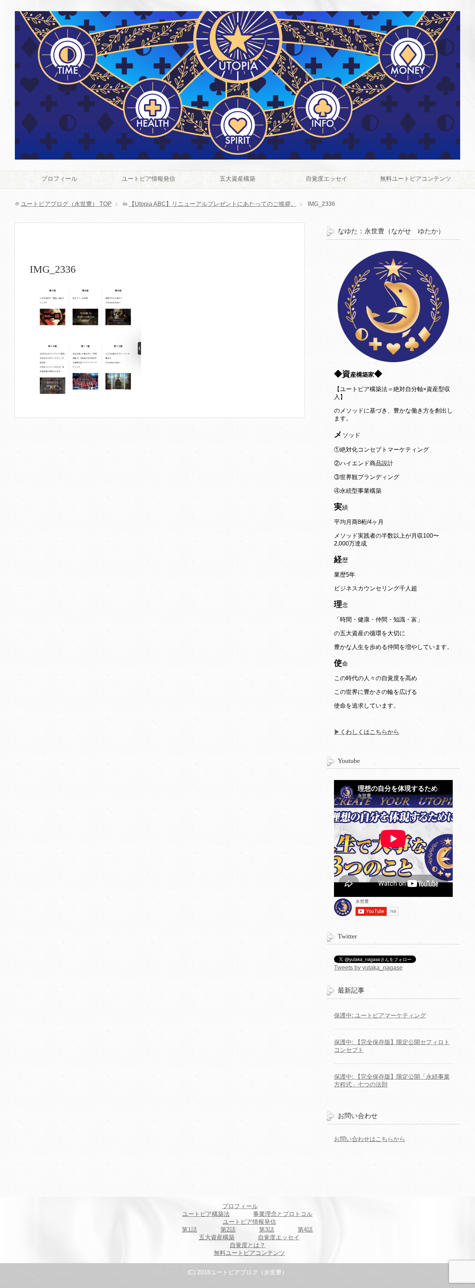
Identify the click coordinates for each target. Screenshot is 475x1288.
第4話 (305, 1229)
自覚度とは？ (247, 1245)
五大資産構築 (237, 179)
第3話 (266, 1229)
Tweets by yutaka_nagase (368, 967)
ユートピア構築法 (206, 1214)
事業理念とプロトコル (282, 1214)
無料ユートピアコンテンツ (415, 179)
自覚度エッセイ (326, 179)
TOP (66, 204)
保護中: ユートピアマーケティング (380, 1015)
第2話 (228, 1229)
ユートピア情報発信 (148, 179)
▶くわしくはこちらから (366, 732)
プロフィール (59, 179)
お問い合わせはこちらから (369, 1139)
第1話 (189, 1229)
